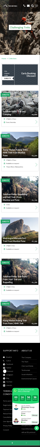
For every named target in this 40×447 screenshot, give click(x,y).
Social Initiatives (27, 374)
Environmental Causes (29, 379)
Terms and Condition (10, 401)
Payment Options (9, 409)
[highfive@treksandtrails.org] (28, 5)
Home (4, 58)
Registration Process (10, 405)
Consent (6, 430)
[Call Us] (24, 5)
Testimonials (26, 370)
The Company (26, 357)
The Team (25, 362)
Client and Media (27, 366)
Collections (13, 58)
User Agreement (9, 421)
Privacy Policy (7, 426)
